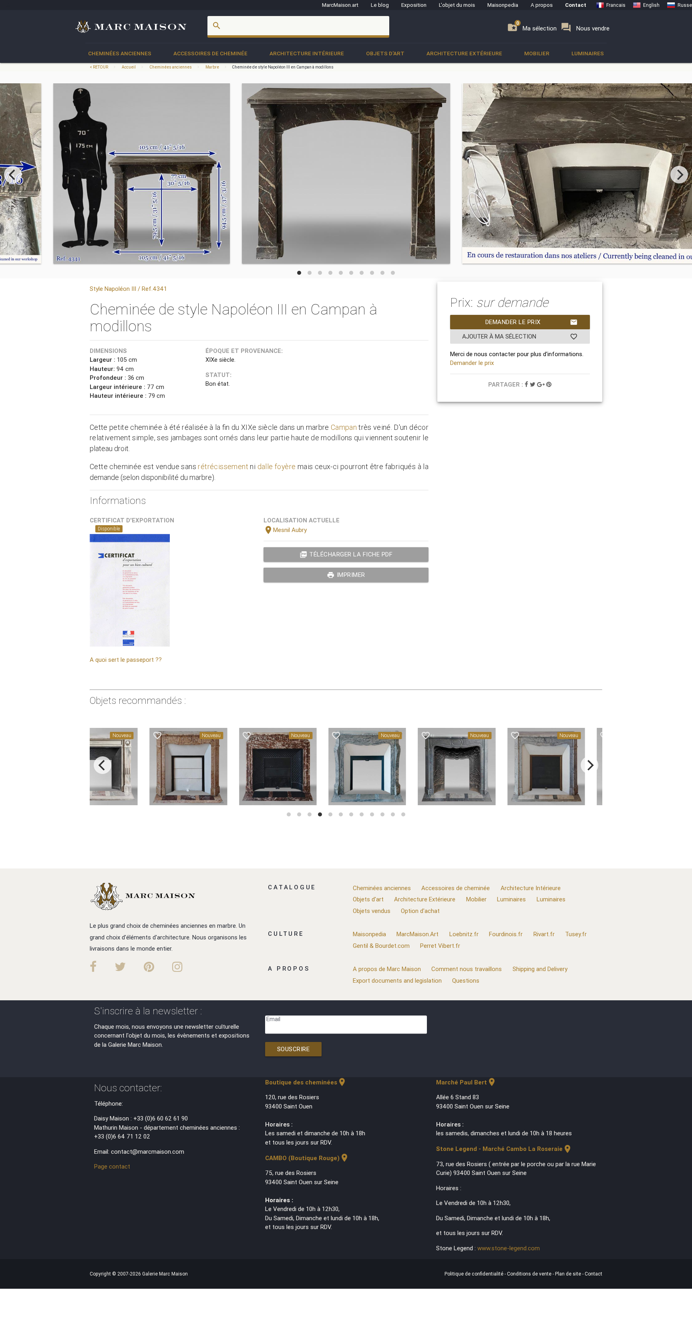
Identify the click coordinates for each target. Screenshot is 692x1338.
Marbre (212, 67)
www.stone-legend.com (508, 1248)
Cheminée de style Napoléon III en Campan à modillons (283, 67)
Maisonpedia (502, 4)
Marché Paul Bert (466, 1082)
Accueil (129, 67)
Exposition (413, 4)
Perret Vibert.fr (440, 945)
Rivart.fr (544, 934)
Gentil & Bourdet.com (381, 945)
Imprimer (346, 575)
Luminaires (587, 53)
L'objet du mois (457, 4)
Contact (575, 4)
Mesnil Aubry (285, 530)
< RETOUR (99, 67)
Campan (344, 427)
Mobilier (536, 53)
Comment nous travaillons (466, 969)
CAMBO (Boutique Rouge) (307, 1158)
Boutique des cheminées (306, 1082)
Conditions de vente (530, 1274)
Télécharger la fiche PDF (346, 554)
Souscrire (293, 1049)
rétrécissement (223, 466)
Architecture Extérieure (464, 53)
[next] (679, 174)
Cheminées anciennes (119, 53)
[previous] (13, 174)
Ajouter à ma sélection (520, 336)
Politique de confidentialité (475, 1274)
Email (273, 1019)
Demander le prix (531, 322)
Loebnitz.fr (464, 934)
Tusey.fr (576, 934)
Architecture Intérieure (307, 53)
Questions (465, 980)
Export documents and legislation (397, 980)
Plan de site (568, 1274)
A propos (542, 4)
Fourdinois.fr (506, 934)
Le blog (380, 4)
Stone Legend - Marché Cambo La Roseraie (504, 1149)
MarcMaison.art (340, 4)
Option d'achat (420, 911)
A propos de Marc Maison (387, 969)
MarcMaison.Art (417, 934)
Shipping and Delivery (540, 969)
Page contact (112, 1166)
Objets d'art (385, 53)
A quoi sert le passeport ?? (126, 659)
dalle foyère (276, 466)
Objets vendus (371, 911)
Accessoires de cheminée (210, 53)
